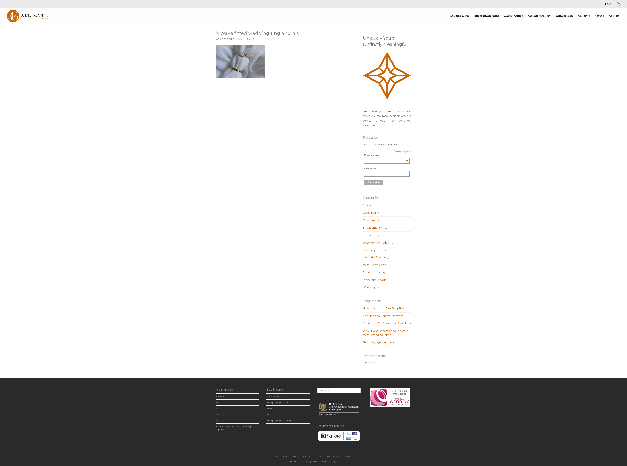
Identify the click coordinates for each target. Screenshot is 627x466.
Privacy (286, 456)
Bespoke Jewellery (278, 402)
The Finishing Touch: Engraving (383, 316)
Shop (220, 420)
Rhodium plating (374, 272)
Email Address (386, 155)
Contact (221, 408)
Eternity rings (371, 235)
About (220, 402)
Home (220, 396)
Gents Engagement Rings (380, 342)
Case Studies (371, 212)
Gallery (221, 414)
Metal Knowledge (374, 265)
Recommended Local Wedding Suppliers (233, 428)
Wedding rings (372, 287)
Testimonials (274, 396)
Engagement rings (375, 227)
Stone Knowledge (374, 280)
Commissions (371, 220)
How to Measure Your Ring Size (383, 308)
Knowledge (274, 414)
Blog (270, 408)
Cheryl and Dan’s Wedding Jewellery (387, 323)
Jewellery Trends (374, 250)
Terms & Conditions (302, 456)
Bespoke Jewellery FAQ (280, 420)
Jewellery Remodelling (378, 242)
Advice (367, 205)
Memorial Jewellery (375, 257)
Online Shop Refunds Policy (327, 456)
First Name (370, 168)
